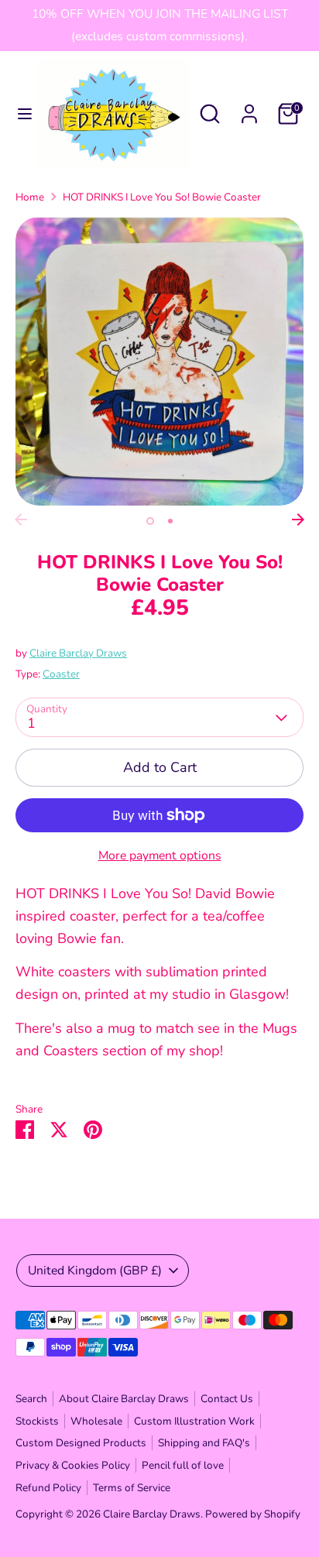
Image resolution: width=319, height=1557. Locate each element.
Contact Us (227, 1398)
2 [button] (170, 521)
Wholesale (96, 1421)
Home (29, 197)
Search (31, 1398)
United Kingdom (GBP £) (95, 1270)
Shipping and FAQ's (204, 1442)
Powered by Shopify (252, 1514)
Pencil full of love (183, 1465)
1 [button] (150, 521)
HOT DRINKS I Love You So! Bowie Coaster (162, 197)
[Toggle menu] (19, 114)
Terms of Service (131, 1487)
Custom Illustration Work (194, 1421)
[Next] (298, 519)
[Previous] (21, 519)
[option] (159, 361)
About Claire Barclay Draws (124, 1398)
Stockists (37, 1421)
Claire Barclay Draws (78, 653)
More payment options (159, 855)
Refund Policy (48, 1487)
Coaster (61, 674)
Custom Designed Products (80, 1442)
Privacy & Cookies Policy (72, 1465)
